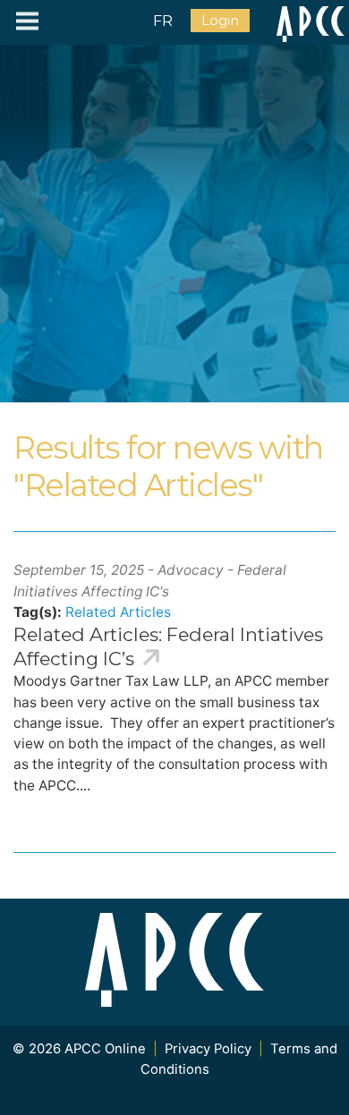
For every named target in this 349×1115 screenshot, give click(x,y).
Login (220, 21)
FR (163, 21)
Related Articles (118, 612)
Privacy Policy (208, 1049)
